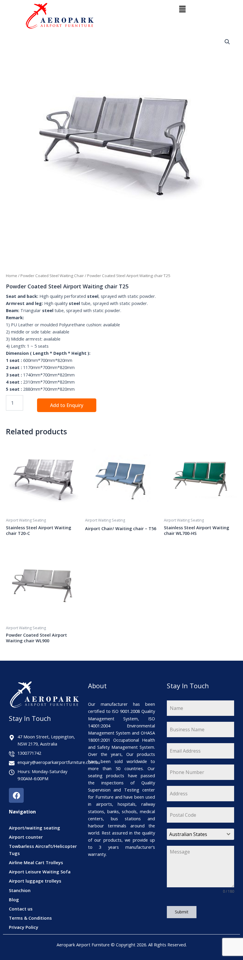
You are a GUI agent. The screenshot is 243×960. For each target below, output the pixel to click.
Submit (181, 912)
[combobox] (200, 834)
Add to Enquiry (66, 405)
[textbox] (195, 834)
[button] (182, 9)
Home (11, 275)
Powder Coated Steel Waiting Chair (52, 275)
